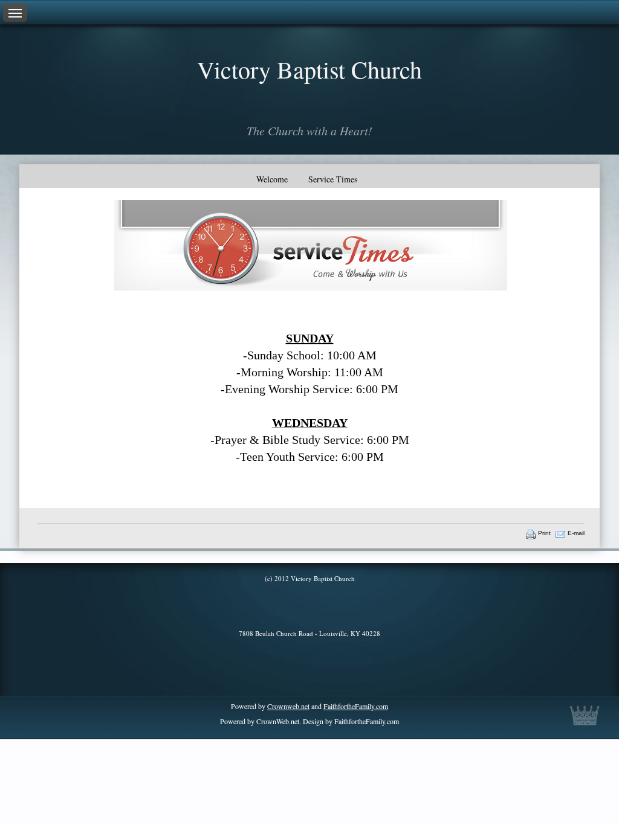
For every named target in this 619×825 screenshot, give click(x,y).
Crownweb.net (288, 706)
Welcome (272, 179)
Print (544, 533)
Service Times (332, 179)
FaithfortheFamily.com (355, 706)
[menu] (15, 13)
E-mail (576, 533)
